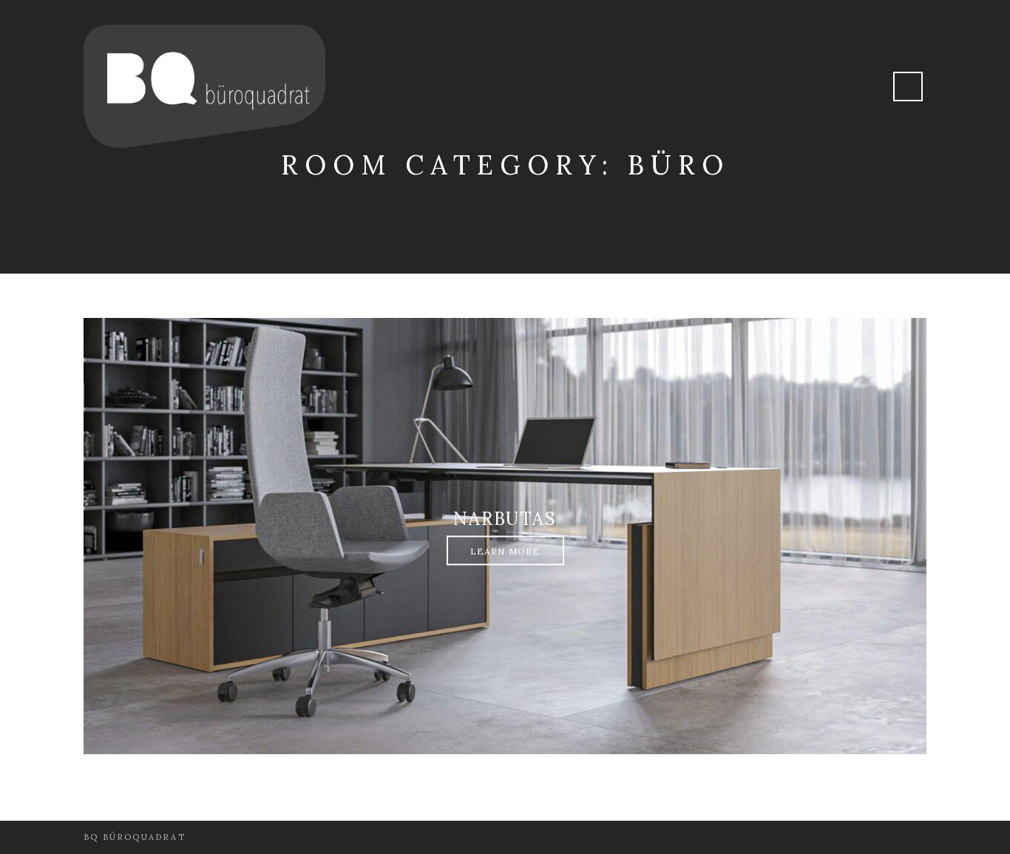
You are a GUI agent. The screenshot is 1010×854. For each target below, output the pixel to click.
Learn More (505, 551)
